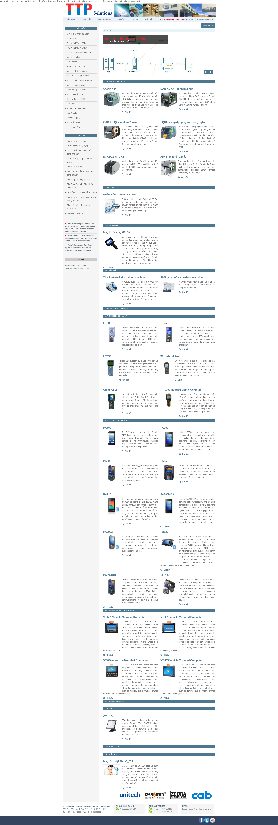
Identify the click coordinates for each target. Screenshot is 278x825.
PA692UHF (110, 575)
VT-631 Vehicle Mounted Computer (181, 617)
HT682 (107, 323)
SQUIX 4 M (109, 88)
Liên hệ (148, 19)
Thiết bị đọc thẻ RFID (76, 99)
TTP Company (104, 19)
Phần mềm (71, 38)
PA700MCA (167, 494)
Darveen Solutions (75, 213)
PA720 (107, 494)
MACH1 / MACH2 (113, 156)
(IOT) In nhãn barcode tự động (126, 38)
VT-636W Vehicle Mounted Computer (125, 660)
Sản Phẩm (71, 19)
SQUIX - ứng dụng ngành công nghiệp (183, 122)
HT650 (164, 323)
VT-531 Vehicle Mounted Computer (124, 617)
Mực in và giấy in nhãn (77, 90)
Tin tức (121, 19)
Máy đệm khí (72, 62)
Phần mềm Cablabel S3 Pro (120, 194)
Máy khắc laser (73, 122)
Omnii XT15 (110, 389)
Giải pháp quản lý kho (76, 141)
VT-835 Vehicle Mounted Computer (181, 660)
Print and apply (73, 118)
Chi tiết (128, 112)
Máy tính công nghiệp (76, 85)
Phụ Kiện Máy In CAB (76, 43)
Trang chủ (108, 30)
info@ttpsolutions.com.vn (80, 268)
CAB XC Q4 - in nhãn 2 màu (120, 122)
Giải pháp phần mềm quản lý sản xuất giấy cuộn (81, 199)
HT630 (107, 356)
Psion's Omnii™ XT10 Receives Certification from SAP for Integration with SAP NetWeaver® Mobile (81, 238)
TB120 (164, 532)
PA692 (107, 461)
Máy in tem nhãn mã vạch (78, 34)
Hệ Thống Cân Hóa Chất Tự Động (82, 192)
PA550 (164, 461)
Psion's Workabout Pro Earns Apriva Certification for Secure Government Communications (78, 247)
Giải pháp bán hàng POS (78, 167)
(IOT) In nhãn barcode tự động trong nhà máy (80, 152)
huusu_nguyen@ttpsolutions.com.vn (196, 809)
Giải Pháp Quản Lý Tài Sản (79, 179)
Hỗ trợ (135, 19)
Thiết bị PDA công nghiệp (78, 76)
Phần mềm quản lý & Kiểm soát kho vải (80, 160)
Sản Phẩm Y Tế (73, 127)
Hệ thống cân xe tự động (77, 146)
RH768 (164, 575)
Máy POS (71, 104)
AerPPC (108, 715)
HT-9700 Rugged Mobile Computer (181, 389)
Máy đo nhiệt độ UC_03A (118, 761)
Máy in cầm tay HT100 (116, 232)
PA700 (164, 427)
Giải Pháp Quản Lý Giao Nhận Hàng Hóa (80, 186)
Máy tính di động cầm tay (77, 71)
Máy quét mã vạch (75, 94)
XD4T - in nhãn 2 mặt (173, 156)
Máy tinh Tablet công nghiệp (79, 52)
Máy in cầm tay (73, 57)
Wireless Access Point (76, 108)
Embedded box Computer (78, 66)
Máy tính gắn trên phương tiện (80, 80)
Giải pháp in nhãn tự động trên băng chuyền (80, 173)
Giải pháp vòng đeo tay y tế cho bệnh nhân (80, 207)
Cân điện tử (72, 113)
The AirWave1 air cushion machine (124, 277)
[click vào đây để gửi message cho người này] (117, 809)
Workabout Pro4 (170, 356)
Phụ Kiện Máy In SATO (77, 48)
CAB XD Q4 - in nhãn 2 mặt (176, 88)
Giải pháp (87, 19)
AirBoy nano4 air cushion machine (181, 277)
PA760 (107, 427)
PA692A (108, 532)
